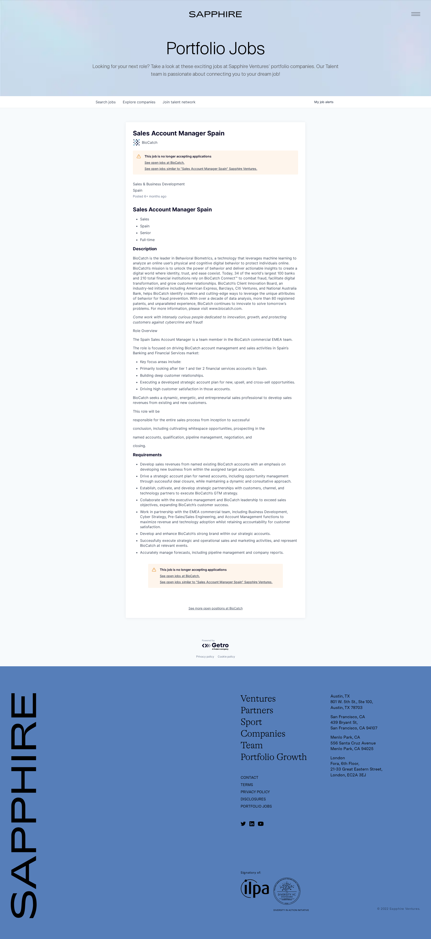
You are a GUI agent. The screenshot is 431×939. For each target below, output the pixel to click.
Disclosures (253, 799)
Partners (257, 710)
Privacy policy (205, 656)
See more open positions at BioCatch (216, 608)
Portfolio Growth (274, 757)
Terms (247, 785)
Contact (249, 777)
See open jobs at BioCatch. (165, 162)
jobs (106, 102)
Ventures (258, 699)
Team (252, 745)
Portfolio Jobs (256, 806)
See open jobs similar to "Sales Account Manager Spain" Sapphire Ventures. (201, 169)
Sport (251, 722)
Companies (263, 734)
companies (139, 102)
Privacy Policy (255, 792)
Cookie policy (226, 656)
